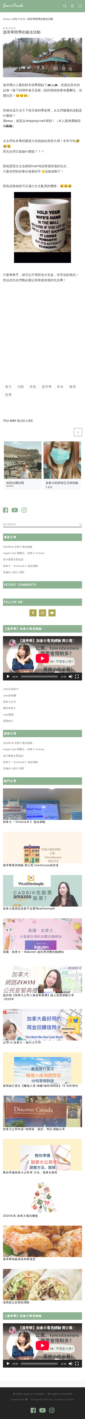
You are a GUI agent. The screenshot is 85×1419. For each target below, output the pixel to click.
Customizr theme (63, 1399)
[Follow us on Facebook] (5, 510)
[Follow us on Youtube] (14, 510)
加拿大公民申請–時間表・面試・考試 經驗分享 (34, 1129)
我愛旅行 (8, 720)
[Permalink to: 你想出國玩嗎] (23, 460)
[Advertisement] (42, 333)
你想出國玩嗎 (15, 483)
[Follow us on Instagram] (24, 510)
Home (6, 19)
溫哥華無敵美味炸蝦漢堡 (19, 1259)
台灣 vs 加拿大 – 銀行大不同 (22, 1042)
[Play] (8, 676)
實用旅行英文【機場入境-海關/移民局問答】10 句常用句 (40, 1085)
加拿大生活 (18, 19)
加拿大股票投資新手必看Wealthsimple (29, 908)
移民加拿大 (9, 708)
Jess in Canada (34, 1393)
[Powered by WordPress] (26, 1399)
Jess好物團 (9, 695)
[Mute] (71, 676)
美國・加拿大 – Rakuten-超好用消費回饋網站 (33, 951)
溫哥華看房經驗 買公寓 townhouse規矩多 (31, 865)
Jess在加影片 (11, 689)
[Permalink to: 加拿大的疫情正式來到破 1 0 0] (62, 460)
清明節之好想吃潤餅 (16, 1302)
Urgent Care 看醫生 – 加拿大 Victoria (23, 553)
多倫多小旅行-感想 (13, 572)
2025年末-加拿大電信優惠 (17, 546)
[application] (42, 658)
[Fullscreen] (77, 676)
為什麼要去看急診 (13, 559)
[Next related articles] (78, 432)
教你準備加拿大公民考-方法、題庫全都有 (30, 1172)
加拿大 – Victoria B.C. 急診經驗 (20, 565)
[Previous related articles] (69, 432)
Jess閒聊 (8, 714)
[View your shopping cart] (72, 6)
